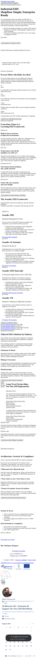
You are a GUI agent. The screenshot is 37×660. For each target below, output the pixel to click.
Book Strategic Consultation (15, 440)
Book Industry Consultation (18, 195)
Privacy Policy (32, 560)
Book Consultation (13, 3)
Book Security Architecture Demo (16, 497)
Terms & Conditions (20, 560)
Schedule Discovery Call (14, 119)
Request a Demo (15, 43)
